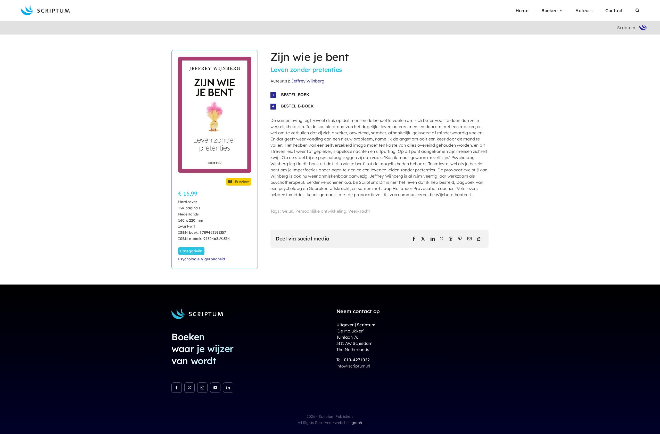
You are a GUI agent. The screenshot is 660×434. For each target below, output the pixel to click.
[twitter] (189, 387)
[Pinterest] (460, 238)
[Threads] (450, 238)
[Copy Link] (478, 238)
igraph (356, 422)
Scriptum (626, 27)
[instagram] (202, 387)
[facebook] (176, 387)
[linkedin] (228, 387)
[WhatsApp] (441, 238)
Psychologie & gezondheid (201, 259)
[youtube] (215, 387)
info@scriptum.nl (353, 366)
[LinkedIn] (432, 238)
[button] (637, 10)
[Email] (469, 238)
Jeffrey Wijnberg (307, 81)
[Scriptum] (45, 7)
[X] (423, 238)
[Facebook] (413, 238)
